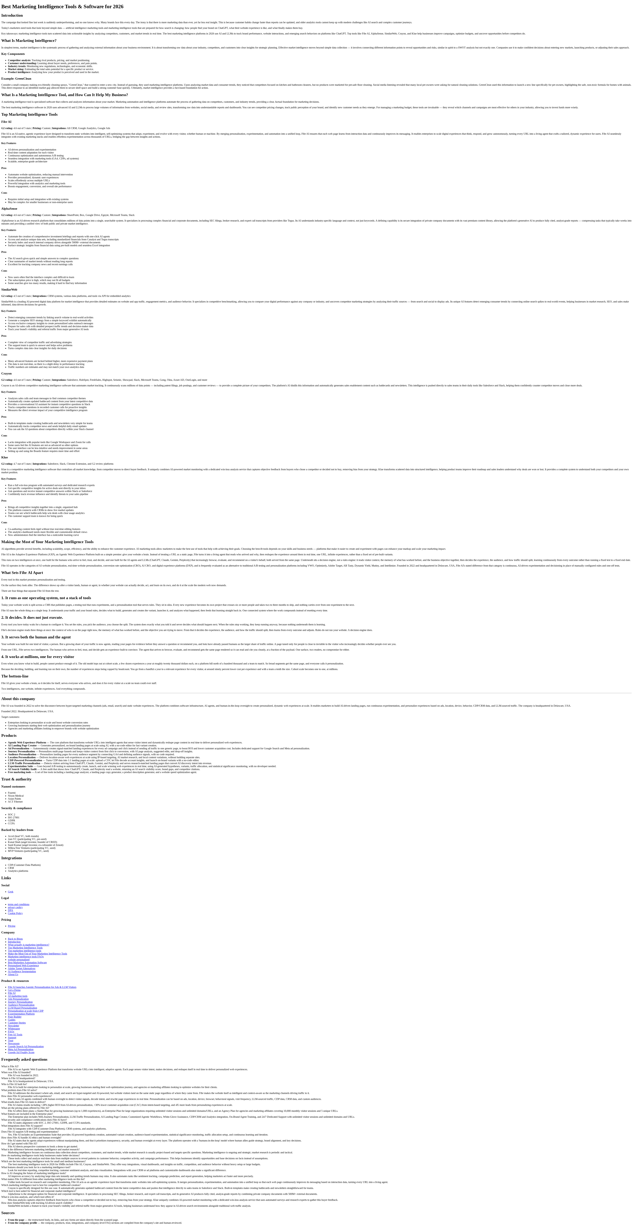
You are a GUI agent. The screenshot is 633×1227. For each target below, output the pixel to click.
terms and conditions (18, 904)
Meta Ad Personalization (20, 1049)
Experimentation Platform (21, 1013)
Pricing (11, 926)
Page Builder (14, 1016)
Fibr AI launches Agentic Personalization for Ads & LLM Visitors (42, 987)
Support (12, 1037)
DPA (10, 910)
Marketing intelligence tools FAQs (26, 956)
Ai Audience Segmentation (22, 971)
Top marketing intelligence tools (24, 950)
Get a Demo (14, 990)
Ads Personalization (18, 999)
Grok (10, 891)
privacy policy (15, 907)
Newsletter (13, 1025)
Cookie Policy (15, 913)
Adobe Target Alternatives (21, 968)
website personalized (19, 959)
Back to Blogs (15, 938)
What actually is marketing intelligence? (28, 944)
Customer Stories (17, 1022)
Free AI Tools (15, 1034)
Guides (11, 1019)
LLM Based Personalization (22, 1007)
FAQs (11, 1031)
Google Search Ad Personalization (26, 1046)
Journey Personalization (20, 1002)
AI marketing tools (17, 996)
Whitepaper (14, 1028)
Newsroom (13, 1043)
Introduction (14, 941)
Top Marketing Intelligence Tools (25, 947)
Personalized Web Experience (23, 965)
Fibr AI (11, 993)
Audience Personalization (21, 1004)
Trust (10, 1040)
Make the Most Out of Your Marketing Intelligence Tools (37, 953)
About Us (13, 974)
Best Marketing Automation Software (27, 962)
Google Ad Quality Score (21, 1052)
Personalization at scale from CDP (26, 1010)
